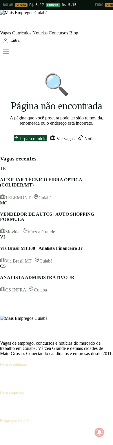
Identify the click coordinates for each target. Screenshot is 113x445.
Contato (35, 431)
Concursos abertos (72, 376)
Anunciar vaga (13, 404)
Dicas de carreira (27, 381)
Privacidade (82, 431)
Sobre (5, 431)
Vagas (5, 32)
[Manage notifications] (99, 432)
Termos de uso (57, 431)
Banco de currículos (46, 404)
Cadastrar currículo (36, 376)
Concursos (58, 32)
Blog (73, 32)
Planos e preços (80, 404)
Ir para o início (33, 138)
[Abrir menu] (6, 51)
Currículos (21, 32)
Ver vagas (64, 138)
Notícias (40, 32)
